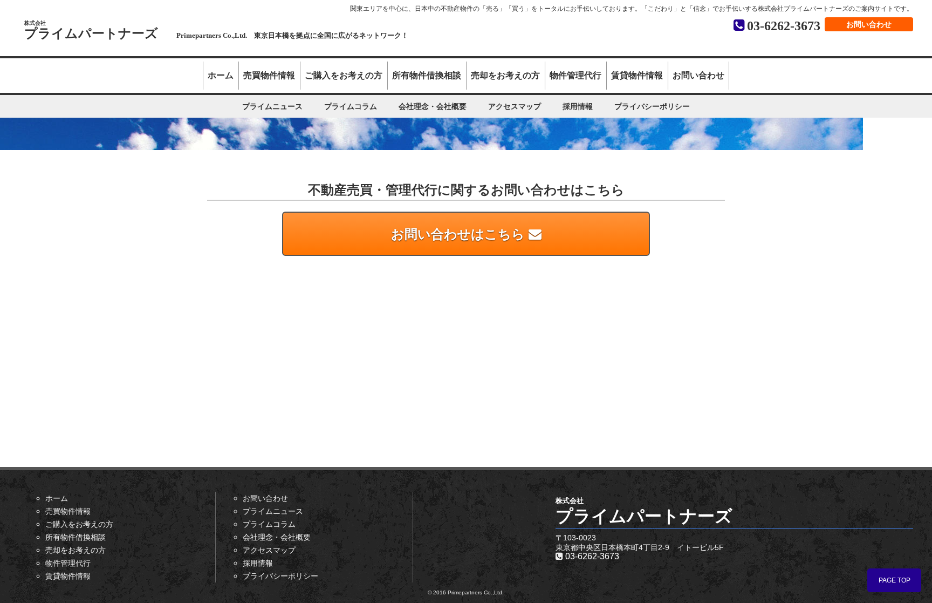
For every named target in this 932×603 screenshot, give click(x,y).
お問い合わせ (869, 24)
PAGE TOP (894, 580)
